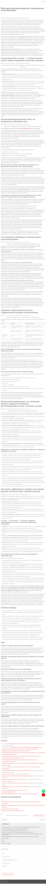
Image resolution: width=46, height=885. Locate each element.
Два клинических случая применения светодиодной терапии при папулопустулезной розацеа (20, 756)
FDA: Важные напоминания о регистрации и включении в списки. (15, 790)
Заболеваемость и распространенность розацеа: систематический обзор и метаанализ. (23, 743)
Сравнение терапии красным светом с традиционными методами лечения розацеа (17, 832)
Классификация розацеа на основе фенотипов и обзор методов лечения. (16, 750)
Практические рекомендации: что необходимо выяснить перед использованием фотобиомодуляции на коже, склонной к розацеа (22, 834)
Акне (3, 800)
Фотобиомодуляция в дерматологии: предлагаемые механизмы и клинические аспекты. (19, 770)
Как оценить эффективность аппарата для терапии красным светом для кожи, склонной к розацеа (20, 836)
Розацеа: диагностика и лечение (8, 774)
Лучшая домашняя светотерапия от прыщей (10, 809)
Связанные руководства (6, 843)
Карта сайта (11, 881)
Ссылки (3, 841)
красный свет (27, 128)
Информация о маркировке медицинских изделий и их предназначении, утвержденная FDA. (20, 793)
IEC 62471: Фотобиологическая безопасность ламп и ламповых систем (15, 783)
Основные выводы (5, 838)
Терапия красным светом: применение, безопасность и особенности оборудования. (18, 775)
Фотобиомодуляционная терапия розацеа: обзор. (11, 758)
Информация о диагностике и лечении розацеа (11, 779)
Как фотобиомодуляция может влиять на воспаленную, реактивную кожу (15, 828)
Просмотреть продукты (38, 815)
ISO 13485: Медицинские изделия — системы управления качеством (15, 786)
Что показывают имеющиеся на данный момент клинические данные (15, 830)
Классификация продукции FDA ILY (9, 792)
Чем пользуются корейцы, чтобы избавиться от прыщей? (13, 810)
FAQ (3, 839)
